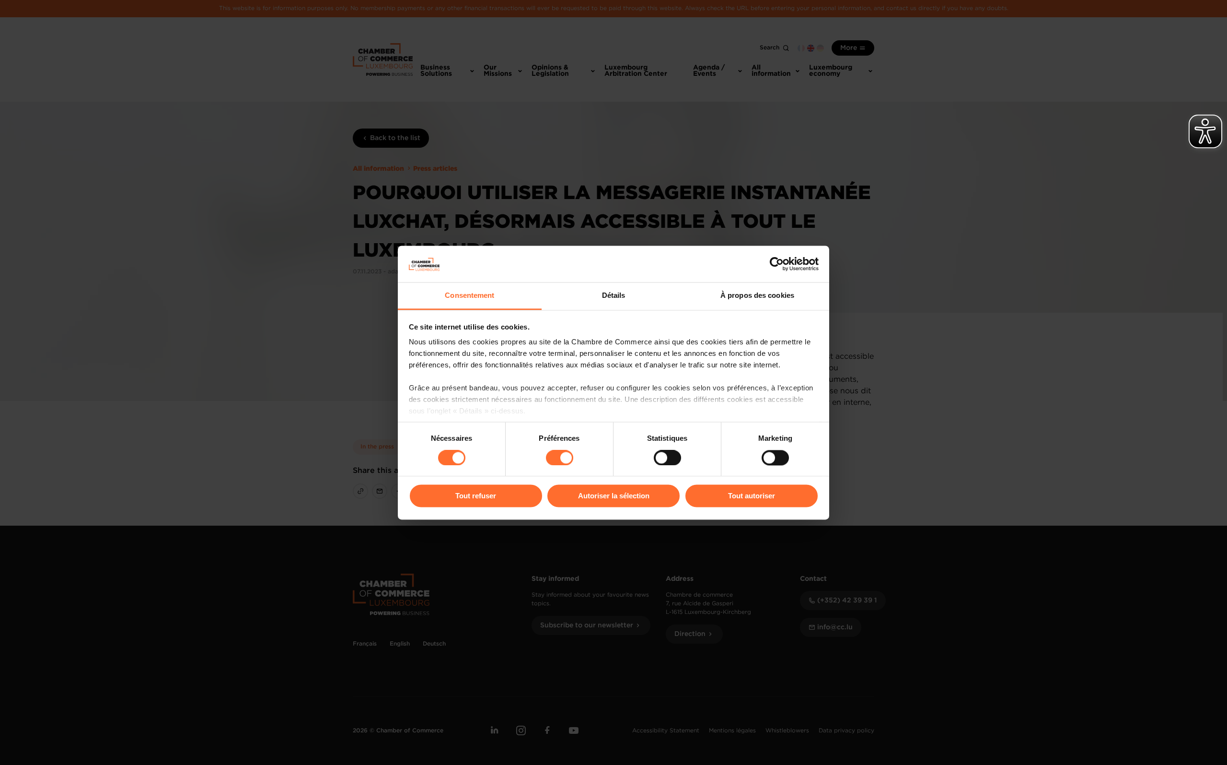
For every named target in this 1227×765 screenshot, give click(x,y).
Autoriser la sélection (613, 496)
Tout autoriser (751, 496)
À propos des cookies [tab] (757, 296)
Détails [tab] (613, 296)
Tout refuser (475, 496)
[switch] (559, 457)
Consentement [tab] (469, 296)
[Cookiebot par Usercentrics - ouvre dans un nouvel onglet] (777, 264)
